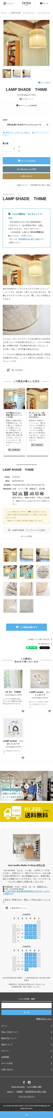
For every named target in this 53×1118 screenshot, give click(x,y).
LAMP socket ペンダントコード (13, 742)
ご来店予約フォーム (18, 908)
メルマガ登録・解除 (34, 1087)
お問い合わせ (26, 176)
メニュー (10, 3)
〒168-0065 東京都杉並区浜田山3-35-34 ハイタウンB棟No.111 (26, 892)
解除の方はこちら (44, 1019)
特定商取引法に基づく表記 (40, 185)
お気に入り (28, 99)
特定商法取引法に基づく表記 (35, 1092)
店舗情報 (19, 1092)
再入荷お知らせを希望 (26, 169)
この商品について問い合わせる (38, 639)
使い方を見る (16, 370)
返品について (22, 185)
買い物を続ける (44, 644)
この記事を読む (15, 450)
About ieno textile (18, 1087)
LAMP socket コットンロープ (39, 693)
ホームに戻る (26, 536)
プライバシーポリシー (26, 1096)
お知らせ (10, 1092)
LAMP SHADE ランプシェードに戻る (27, 530)
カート (46, 3)
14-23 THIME (13, 692)
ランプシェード (44, 13)
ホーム (3, 13)
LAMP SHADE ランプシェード (22, 13)
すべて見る (45, 82)
